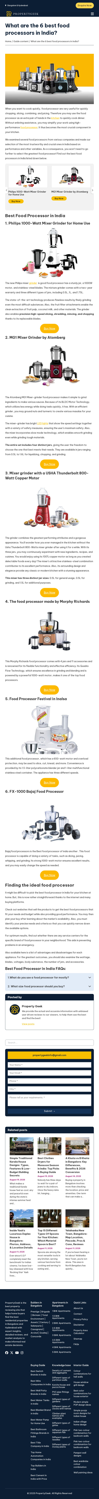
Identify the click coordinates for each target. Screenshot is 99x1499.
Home (8, 41)
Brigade (45, 1311)
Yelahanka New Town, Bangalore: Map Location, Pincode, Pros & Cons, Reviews (76, 1237)
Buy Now (16, 201)
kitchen (55, 118)
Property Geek (32, 1006)
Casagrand (37, 1329)
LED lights (42, 423)
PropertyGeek (43, 1493)
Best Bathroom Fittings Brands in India (40, 1433)
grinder (33, 283)
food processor (29, 127)
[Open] (92, 14)
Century (44, 1322)
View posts (28, 1024)
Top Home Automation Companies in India (41, 1456)
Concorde (36, 1336)
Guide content (20, 41)
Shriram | (37, 1315)
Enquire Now (85, 5)
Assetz (34, 1322)
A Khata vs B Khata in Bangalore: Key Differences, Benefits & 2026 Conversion (77, 1165)
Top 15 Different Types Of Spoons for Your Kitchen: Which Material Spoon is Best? (48, 1237)
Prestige (35, 1311)
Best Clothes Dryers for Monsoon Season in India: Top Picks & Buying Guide (48, 1165)
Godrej (43, 1332)
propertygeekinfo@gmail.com (49, 1055)
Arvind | (35, 1332)
